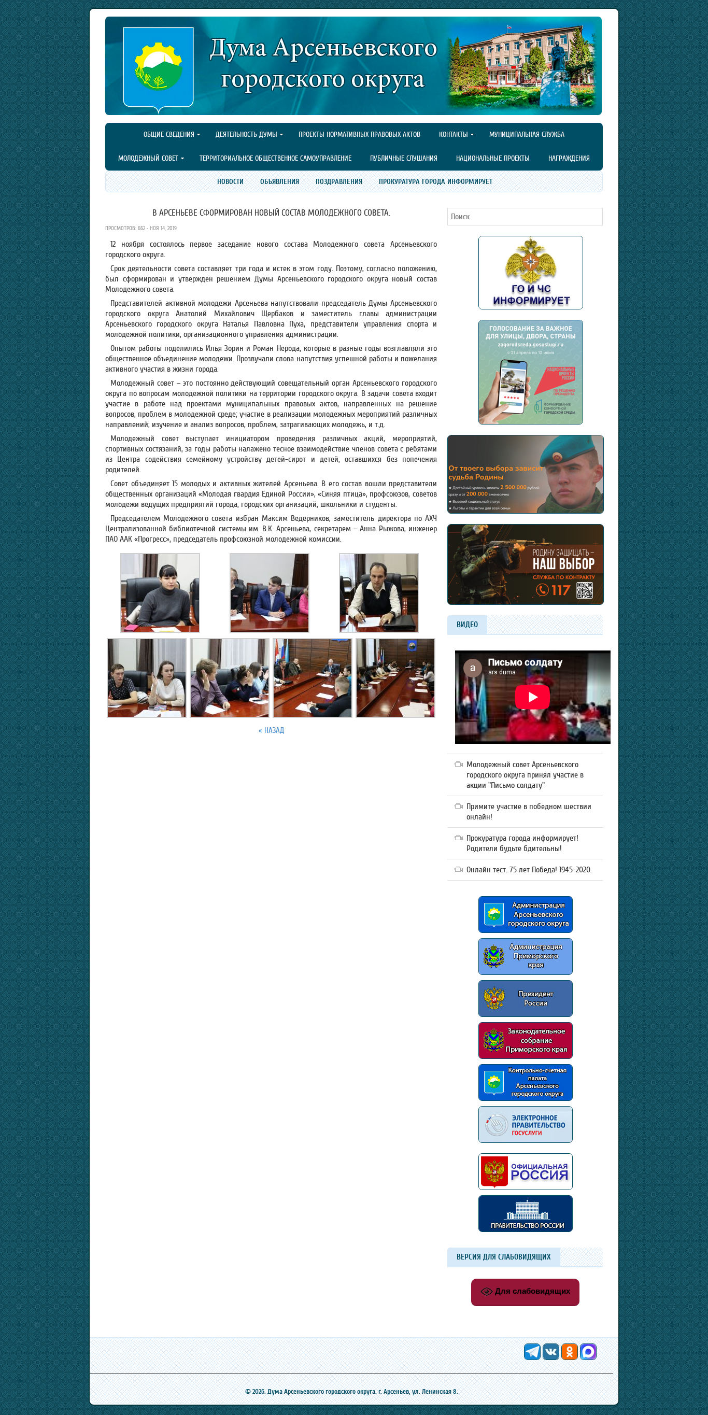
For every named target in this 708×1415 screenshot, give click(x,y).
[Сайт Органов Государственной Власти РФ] (525, 1192)
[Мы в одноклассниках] (570, 1357)
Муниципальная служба (526, 134)
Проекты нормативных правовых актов (359, 134)
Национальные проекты (493, 158)
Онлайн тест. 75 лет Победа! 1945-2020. (529, 869)
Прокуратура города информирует (435, 181)
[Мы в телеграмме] (533, 1357)
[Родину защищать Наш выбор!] (525, 511)
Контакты (449, 135)
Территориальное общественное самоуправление (275, 158)
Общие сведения (164, 135)
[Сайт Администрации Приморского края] (525, 977)
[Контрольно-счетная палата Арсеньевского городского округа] (525, 1098)
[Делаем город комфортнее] (530, 422)
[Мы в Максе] (588, 1357)
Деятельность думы (242, 135)
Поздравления (339, 181)
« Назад (271, 730)
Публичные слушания (403, 158)
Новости (230, 181)
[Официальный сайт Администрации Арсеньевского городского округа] (525, 930)
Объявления (279, 181)
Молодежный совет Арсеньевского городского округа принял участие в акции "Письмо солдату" (525, 775)
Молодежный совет (143, 159)
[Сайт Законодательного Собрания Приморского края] (525, 1061)
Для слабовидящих (531, 1290)
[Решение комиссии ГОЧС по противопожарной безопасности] (530, 307)
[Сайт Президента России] (525, 1014)
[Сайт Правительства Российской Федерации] (525, 1229)
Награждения (569, 158)
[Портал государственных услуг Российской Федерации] (525, 1145)
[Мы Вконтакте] (552, 1357)
